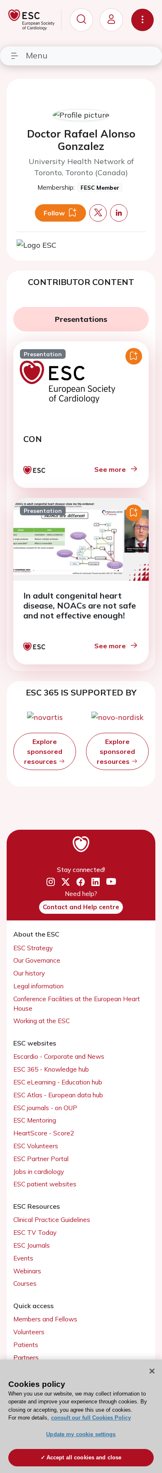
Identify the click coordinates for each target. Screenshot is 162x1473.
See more (110, 469)
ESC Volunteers (35, 1146)
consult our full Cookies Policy (91, 1418)
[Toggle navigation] (142, 20)
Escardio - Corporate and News (58, 1056)
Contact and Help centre (81, 907)
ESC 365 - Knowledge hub (51, 1069)
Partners (26, 1358)
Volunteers (28, 1332)
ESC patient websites (44, 1184)
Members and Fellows (45, 1319)
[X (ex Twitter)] (65, 882)
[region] (81, 1416)
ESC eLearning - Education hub (57, 1082)
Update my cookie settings (80, 1434)
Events (23, 1258)
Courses (25, 1283)
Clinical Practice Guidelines (51, 1220)
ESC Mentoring (34, 1120)
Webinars (27, 1271)
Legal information (38, 986)
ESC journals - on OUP (45, 1108)
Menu (36, 55)
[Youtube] (111, 882)
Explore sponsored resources (43, 751)
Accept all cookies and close (84, 1457)
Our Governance (36, 960)
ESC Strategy (33, 948)
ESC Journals (31, 1245)
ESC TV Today (34, 1232)
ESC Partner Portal (41, 1159)
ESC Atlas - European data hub (58, 1095)
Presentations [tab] (81, 319)
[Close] (152, 1371)
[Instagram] (51, 882)
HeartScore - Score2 (43, 1133)
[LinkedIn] (95, 882)
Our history (29, 973)
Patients (25, 1345)
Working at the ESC (41, 1021)
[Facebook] (80, 882)
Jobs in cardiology (38, 1172)
